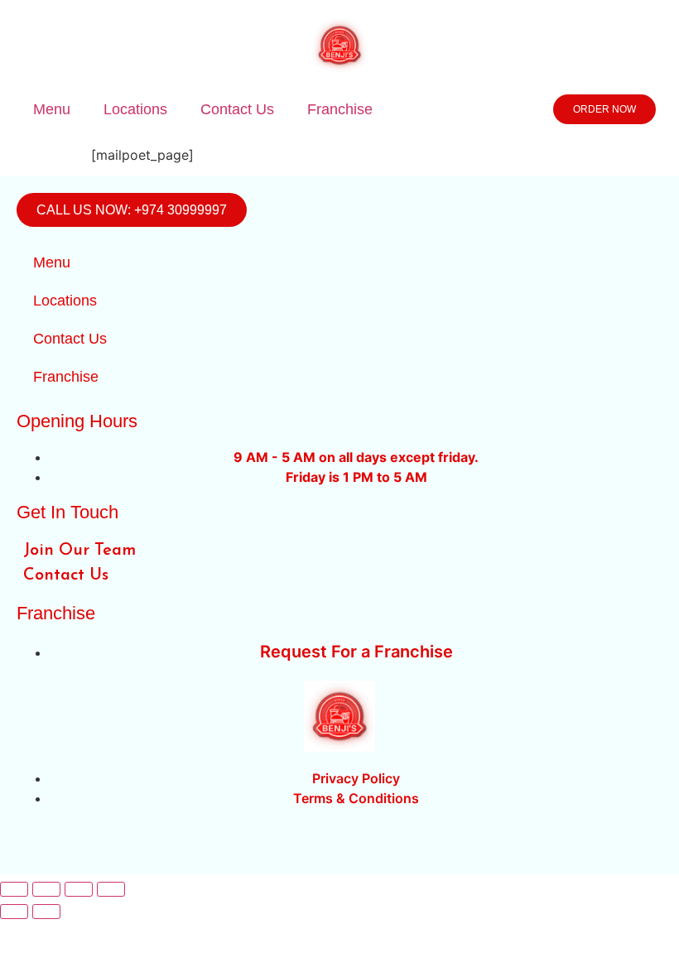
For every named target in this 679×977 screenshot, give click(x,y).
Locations (135, 109)
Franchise (340, 109)
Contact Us (237, 109)
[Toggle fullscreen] (46, 889)
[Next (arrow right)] (46, 911)
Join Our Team (79, 550)
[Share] (79, 889)
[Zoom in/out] (14, 889)
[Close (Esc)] (111, 889)
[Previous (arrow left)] (14, 911)
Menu (51, 109)
